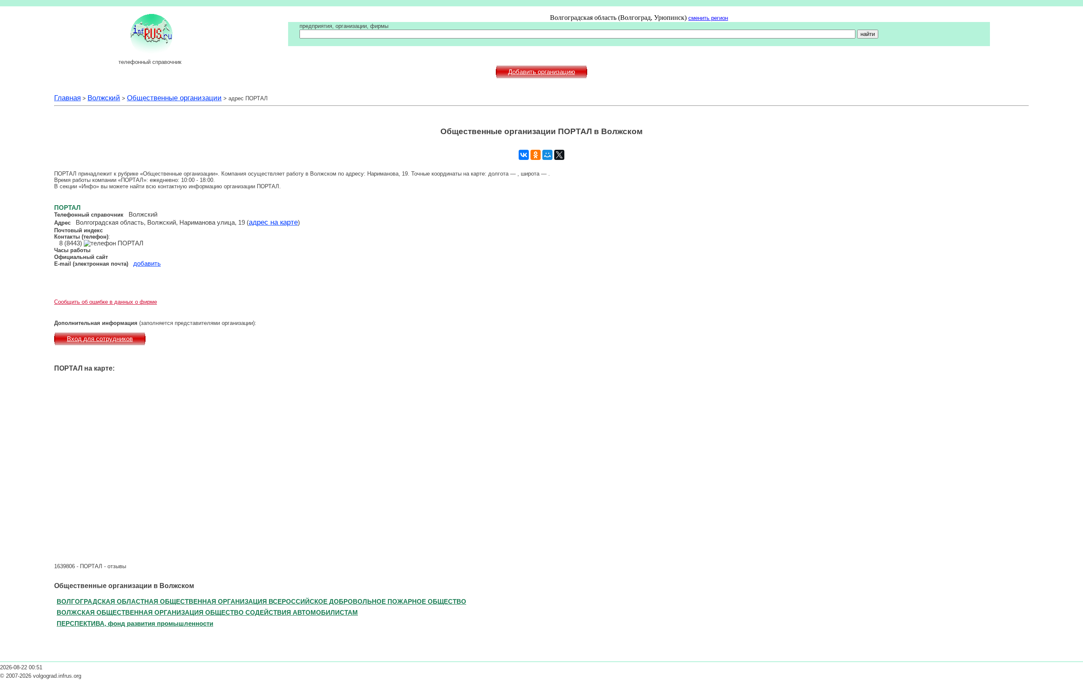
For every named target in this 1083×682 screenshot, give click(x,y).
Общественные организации (174, 98)
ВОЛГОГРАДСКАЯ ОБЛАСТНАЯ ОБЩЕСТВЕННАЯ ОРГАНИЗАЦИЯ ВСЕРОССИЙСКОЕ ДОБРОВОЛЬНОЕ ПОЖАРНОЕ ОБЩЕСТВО (261, 601)
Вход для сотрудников (100, 339)
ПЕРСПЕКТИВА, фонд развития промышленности (135, 623)
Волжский (104, 98)
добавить (147, 263)
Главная (67, 98)
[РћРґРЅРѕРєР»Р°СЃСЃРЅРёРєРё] (536, 155)
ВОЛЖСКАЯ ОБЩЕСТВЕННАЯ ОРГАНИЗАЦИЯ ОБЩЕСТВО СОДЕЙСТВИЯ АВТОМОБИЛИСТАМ (207, 612)
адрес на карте (273, 222)
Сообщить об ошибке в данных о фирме (105, 302)
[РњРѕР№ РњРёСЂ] (547, 155)
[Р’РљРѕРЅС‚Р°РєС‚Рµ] (524, 155)
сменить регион (708, 18)
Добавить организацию (541, 72)
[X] (559, 155)
